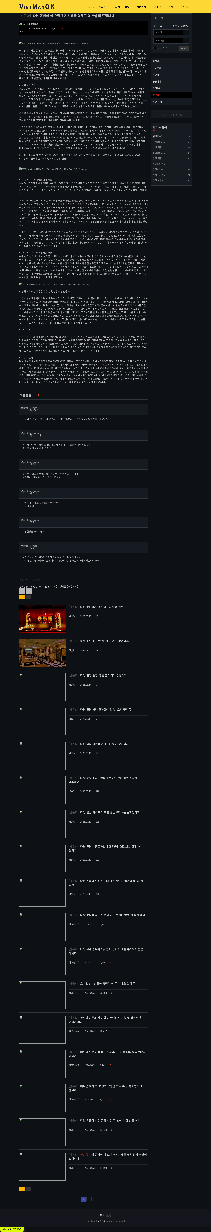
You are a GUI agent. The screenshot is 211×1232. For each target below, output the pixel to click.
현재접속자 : (171, 136)
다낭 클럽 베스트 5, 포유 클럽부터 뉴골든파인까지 (104, 812)
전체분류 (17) (26, 586)
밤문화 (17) (38, 586)
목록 (21, 31)
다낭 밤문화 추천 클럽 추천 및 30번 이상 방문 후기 (104, 1120)
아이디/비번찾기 (181, 26)
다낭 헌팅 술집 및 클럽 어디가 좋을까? (97, 675)
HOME (90, 7)
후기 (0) (74, 586)
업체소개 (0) (51, 586)
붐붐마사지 (142, 7)
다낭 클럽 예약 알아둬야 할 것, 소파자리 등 (100, 709)
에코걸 (102, 7)
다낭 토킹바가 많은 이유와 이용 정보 (96, 607)
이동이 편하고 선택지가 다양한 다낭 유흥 (99, 641)
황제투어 (157, 7)
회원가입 (157, 26)
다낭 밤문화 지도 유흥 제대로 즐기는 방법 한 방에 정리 (107, 915)
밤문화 (170, 7)
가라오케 (115, 7)
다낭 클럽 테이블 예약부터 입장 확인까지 (99, 744)
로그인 (184, 48)
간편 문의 (184, 7)
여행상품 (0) (64, 586)
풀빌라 (128, 7)
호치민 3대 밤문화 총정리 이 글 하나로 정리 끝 (102, 983)
